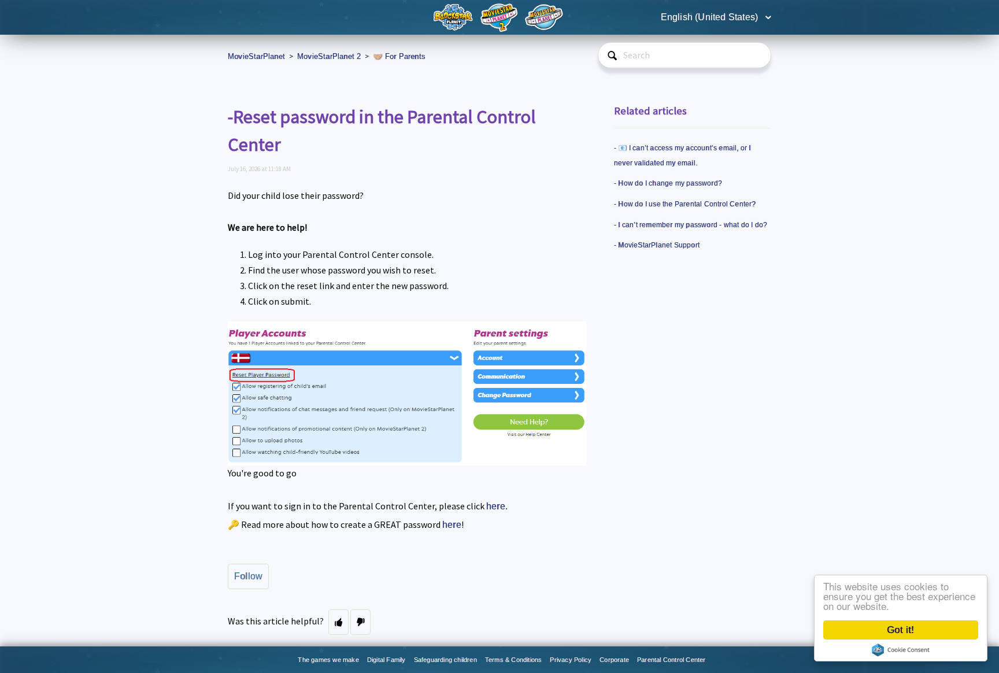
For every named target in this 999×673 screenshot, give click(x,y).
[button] (338, 622)
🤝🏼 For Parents (399, 56)
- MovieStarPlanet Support (657, 245)
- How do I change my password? (668, 183)
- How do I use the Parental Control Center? (685, 204)
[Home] (454, 16)
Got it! (900, 629)
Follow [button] (248, 576)
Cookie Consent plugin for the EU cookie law (901, 650)
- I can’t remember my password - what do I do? (690, 225)
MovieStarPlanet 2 (329, 56)
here (451, 525)
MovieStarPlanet (256, 56)
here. (497, 506)
